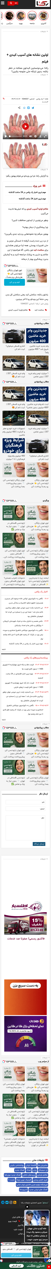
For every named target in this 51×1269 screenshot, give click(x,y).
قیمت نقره (18, 1229)
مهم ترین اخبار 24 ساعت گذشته (32, 198)
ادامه (4, 649)
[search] (11, 3)
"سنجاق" (45, 1203)
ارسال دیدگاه (39, 844)
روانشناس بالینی (17, 1165)
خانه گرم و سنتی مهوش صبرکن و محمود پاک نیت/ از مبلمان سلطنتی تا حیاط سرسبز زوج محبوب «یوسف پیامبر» (37, 1234)
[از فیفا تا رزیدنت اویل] (9, 15)
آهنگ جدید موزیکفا (13, 1175)
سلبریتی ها (42, 1165)
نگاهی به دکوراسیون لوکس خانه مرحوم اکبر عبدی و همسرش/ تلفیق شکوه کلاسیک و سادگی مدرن (24, 600)
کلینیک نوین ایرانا (24, 1180)
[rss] (14, 1203)
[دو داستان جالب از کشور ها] (32, 15)
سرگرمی (9, 23)
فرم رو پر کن (14, 282)
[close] (49, 1267)
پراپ (35, 1170)
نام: (43, 802)
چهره (21, 23)
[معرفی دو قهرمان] (21, 15)
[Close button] (48, 1243)
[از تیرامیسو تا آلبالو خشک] (43, 15)
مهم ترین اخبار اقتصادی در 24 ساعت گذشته (24, 676)
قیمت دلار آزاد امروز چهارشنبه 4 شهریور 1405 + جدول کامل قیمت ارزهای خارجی (24, 685)
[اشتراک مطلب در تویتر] (28, 108)
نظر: (42, 818)
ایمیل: (42, 809)
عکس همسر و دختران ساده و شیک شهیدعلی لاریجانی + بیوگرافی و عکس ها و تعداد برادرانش (23, 623)
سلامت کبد (39, 250)
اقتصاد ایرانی (31, 1165)
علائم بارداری (42, 1175)
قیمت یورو (12, 1221)
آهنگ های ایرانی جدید (38, 1189)
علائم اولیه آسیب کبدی (37, 209)
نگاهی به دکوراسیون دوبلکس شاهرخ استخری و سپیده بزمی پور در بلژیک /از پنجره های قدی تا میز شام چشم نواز (23, 634)
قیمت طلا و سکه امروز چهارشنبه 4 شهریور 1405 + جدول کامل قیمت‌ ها (23, 666)
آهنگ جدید (19, 1170)
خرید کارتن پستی (40, 1180)
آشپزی (43, 23)
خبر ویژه (37, 186)
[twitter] (6, 1203)
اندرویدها (23, 1189)
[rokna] (42, 3)
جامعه (32, 23)
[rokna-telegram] (3, 1203)
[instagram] (10, 1203)
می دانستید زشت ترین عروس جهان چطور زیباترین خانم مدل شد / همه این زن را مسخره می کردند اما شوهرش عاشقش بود (24, 612)
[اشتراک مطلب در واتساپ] (24, 108)
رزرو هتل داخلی (29, 1175)
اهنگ (28, 1170)
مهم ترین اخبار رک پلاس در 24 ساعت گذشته (27, 192)
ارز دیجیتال (43, 1170)
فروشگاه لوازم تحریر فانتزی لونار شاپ (32, 1184)
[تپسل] (5, 265)
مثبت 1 (11, 1180)
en (16, 3)
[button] (27, 1207)
